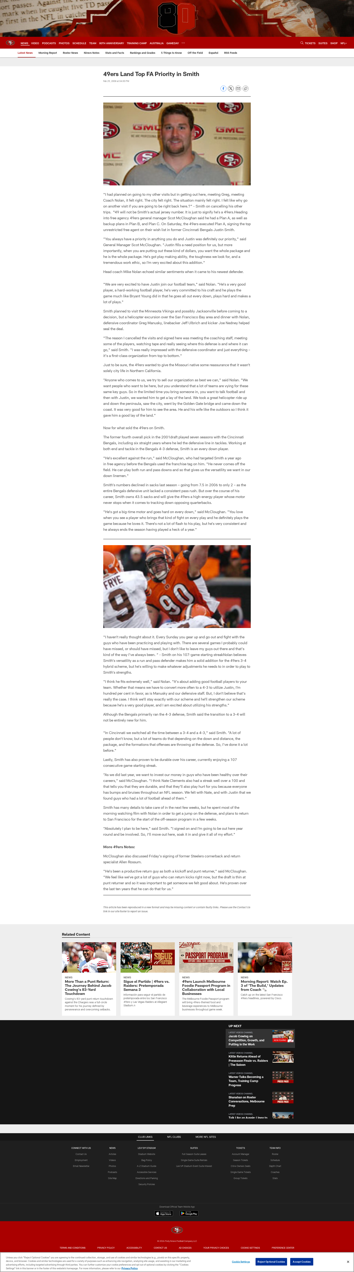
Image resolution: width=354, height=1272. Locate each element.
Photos (112, 1166)
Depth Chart (275, 1166)
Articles (112, 1154)
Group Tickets (240, 1178)
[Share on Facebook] (223, 90)
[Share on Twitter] (231, 90)
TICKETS (240, 1148)
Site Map (112, 1178)
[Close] (348, 1262)
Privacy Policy (106, 1247)
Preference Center (283, 1247)
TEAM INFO (275, 1148)
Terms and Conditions (73, 1247)
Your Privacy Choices (216, 1247)
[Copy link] (246, 89)
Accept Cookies (302, 1261)
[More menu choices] (183, 42)
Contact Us (81, 1154)
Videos (112, 1160)
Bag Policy (146, 1160)
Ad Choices (185, 1247)
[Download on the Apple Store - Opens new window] (164, 1214)
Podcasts (112, 1172)
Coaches (275, 1172)
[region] (177, 1262)
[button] (260, 1038)
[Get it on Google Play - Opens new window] (189, 1215)
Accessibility (134, 1247)
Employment (81, 1160)
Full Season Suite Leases (194, 1154)
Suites (194, 1148)
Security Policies (146, 1184)
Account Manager (240, 1154)
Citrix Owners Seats (240, 1166)
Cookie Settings (250, 1247)
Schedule (275, 1160)
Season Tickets (240, 1160)
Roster (275, 1154)
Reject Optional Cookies (271, 1261)
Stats (275, 1178)
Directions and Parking (147, 1178)
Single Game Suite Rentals (194, 1160)
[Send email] (238, 90)
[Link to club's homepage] (10, 42)
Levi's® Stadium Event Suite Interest (194, 1166)
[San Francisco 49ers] (177, 1230)
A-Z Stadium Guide (146, 1166)
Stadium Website (146, 1154)
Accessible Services (146, 1172)
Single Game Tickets (240, 1172)
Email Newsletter (81, 1166)
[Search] (302, 42)
